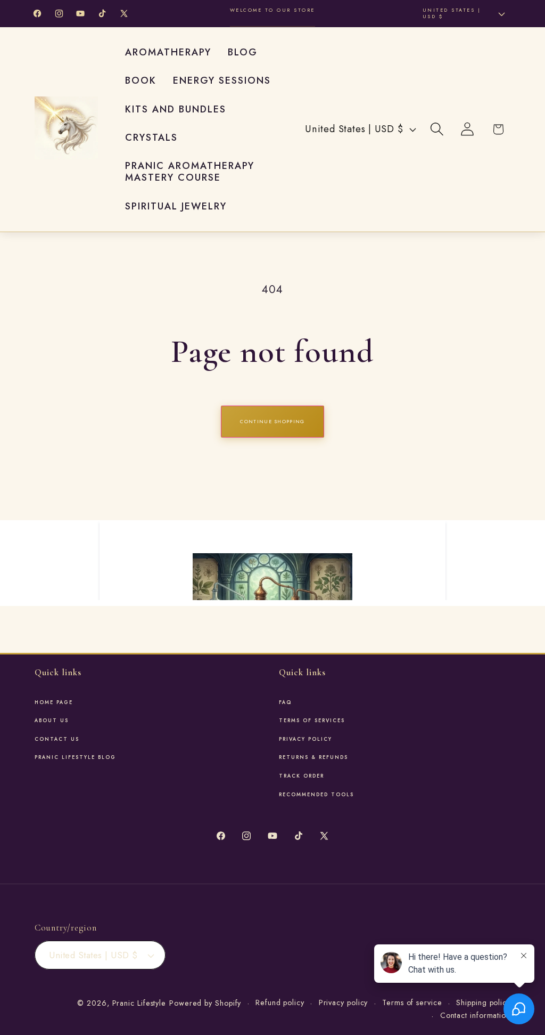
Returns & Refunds (313, 757)
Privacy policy (343, 1002)
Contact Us (57, 739)
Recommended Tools (316, 794)
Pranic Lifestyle (139, 1003)
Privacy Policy (305, 739)
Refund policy (279, 1002)
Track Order (301, 776)
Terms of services (312, 720)
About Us (52, 720)
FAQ (285, 702)
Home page (54, 702)
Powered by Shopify (205, 1003)
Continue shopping (272, 421)
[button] (437, 129)
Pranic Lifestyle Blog (75, 757)
